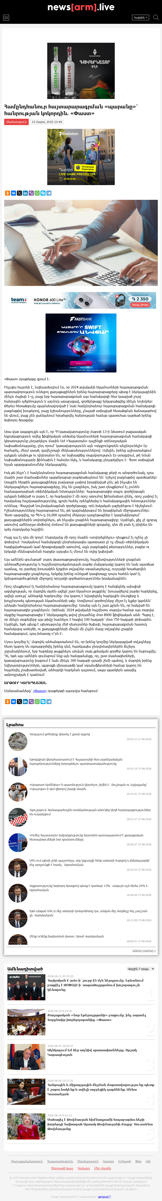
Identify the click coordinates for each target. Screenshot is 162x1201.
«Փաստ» (40, 691)
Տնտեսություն (16, 122)
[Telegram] (48, 193)
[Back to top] (154, 1193)
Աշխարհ (124, 1161)
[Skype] (43, 193)
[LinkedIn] (25, 193)
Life (148, 1161)
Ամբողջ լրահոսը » (144, 950)
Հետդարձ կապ (62, 1168)
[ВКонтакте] (13, 193)
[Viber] (31, 193)
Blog (138, 1161)
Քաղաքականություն (27, 1161)
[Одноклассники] (7, 193)
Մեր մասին (102, 1168)
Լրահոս (15, 724)
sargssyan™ (104, 1196)
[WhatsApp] (37, 193)
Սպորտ (108, 1161)
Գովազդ (84, 1168)
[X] (19, 193)
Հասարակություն (60, 1161)
